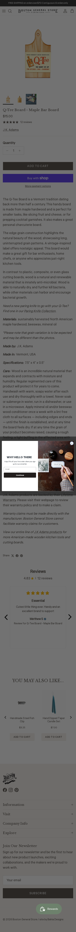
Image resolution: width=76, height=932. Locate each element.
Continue (20, 475)
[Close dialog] (71, 443)
